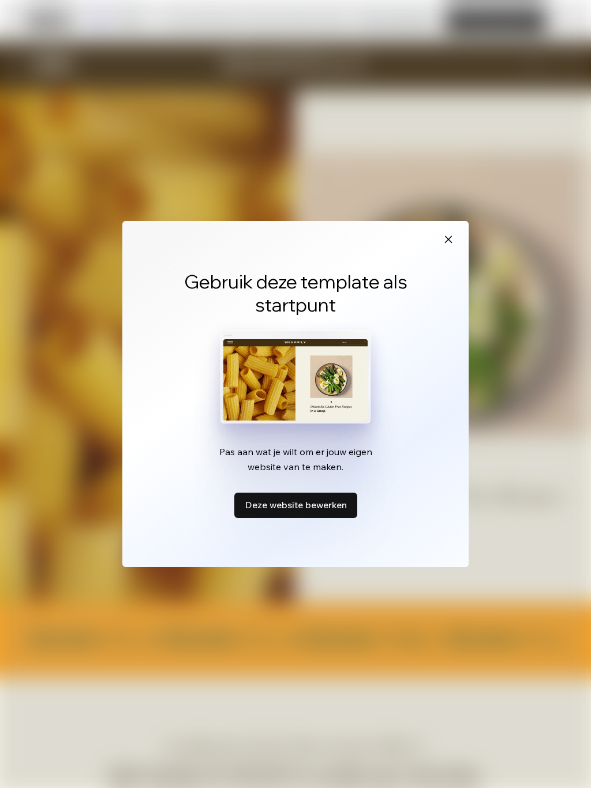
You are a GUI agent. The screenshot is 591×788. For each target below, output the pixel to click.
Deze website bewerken (296, 505)
